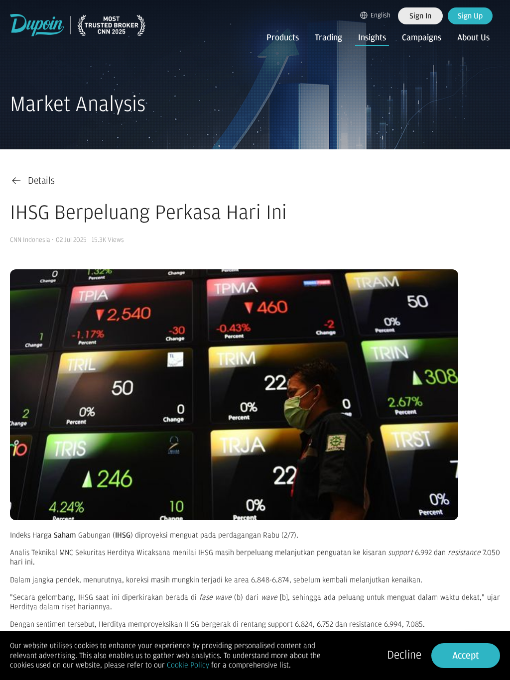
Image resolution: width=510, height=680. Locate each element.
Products (282, 37)
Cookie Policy (188, 665)
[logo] (77, 25)
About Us (473, 37)
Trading (328, 37)
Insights (372, 37)
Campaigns (421, 37)
